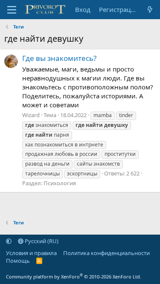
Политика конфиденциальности (106, 253)
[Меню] (12, 9)
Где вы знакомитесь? (59, 58)
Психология (60, 183)
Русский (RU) (40, 241)
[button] (8, 241)
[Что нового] (150, 9)
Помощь (18, 260)
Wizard (31, 115)
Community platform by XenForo (73, 276)
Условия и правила (31, 253)
